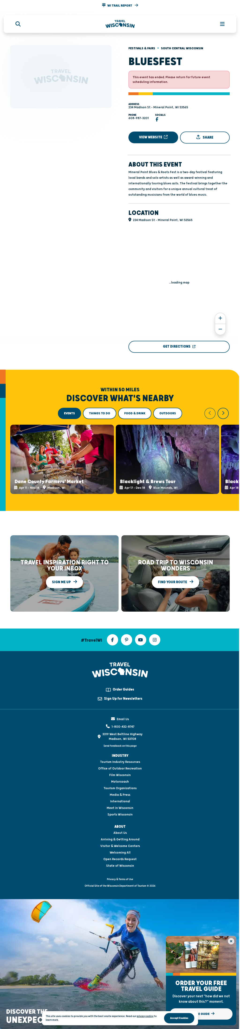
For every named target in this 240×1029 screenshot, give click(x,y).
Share (207, 137)
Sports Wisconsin (120, 814)
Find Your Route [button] (173, 582)
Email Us (123, 719)
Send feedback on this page (120, 745)
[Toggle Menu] (220, 24)
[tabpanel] (120, 451)
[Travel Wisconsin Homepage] (120, 24)
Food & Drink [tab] (134, 413)
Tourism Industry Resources (120, 762)
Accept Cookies (179, 1018)
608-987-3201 (138, 118)
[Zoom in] (220, 318)
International (120, 801)
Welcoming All (120, 852)
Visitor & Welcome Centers (120, 846)
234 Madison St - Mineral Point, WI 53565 (158, 107)
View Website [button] (151, 137)
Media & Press (120, 795)
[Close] (231, 941)
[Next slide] (223, 413)
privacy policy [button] (145, 1016)
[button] (120, 5)
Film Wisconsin (120, 775)
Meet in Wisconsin (120, 808)
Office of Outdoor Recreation (120, 768)
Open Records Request (120, 859)
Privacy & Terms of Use (120, 879)
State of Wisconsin (120, 866)
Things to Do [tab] (99, 413)
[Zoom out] (220, 329)
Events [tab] (69, 413)
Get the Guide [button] (199, 1014)
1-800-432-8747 (123, 727)
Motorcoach (120, 782)
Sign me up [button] (61, 582)
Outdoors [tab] (167, 413)
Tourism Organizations (120, 788)
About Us (120, 833)
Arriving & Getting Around (120, 839)
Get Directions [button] (177, 346)
